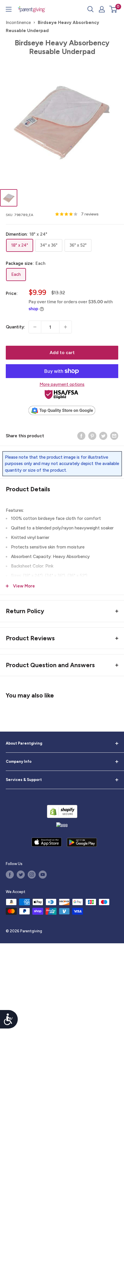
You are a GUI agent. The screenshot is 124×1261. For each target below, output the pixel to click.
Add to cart (62, 352)
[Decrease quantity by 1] (35, 327)
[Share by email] (114, 436)
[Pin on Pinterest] (92, 436)
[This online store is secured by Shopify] (62, 811)
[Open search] (90, 9)
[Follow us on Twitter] (21, 875)
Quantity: (15, 327)
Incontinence (18, 22)
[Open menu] (9, 9)
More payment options (62, 384)
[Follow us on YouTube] (43, 875)
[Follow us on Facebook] (10, 875)
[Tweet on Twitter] (103, 436)
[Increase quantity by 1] (65, 327)
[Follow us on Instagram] (32, 875)
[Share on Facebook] (81, 436)
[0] (113, 9)
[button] (113, 9)
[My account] (102, 9)
